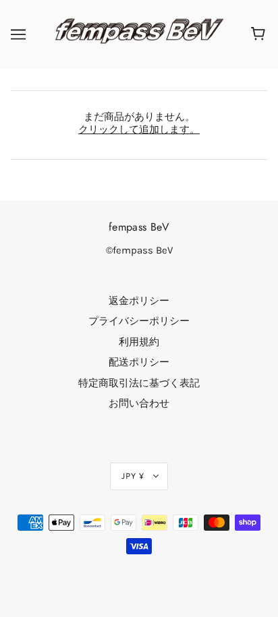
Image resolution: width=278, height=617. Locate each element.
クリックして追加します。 (139, 129)
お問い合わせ (139, 403)
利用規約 (139, 342)
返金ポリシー (139, 301)
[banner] (136, 34)
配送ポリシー (139, 362)
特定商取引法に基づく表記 (139, 383)
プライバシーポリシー (139, 321)
